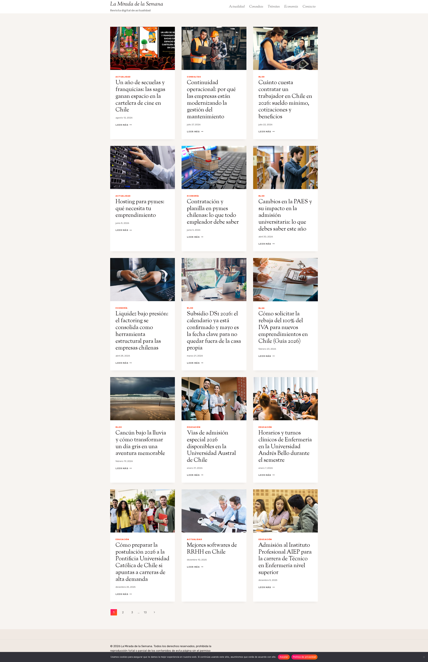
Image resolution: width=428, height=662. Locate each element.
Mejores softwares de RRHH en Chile (212, 548)
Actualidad (237, 6)
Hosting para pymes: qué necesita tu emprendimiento (140, 209)
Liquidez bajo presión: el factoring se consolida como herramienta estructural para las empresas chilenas (142, 331)
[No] (423, 657)
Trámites (274, 6)
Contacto (309, 6)
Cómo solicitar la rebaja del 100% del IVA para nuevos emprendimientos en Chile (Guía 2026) (283, 327)
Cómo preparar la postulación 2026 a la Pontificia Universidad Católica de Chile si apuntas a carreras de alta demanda (142, 562)
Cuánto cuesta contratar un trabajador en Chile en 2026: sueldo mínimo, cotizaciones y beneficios (285, 100)
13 (145, 612)
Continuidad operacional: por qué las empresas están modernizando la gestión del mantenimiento (211, 100)
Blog (261, 77)
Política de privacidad (304, 656)
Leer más (124, 124)
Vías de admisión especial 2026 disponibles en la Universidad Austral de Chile (211, 446)
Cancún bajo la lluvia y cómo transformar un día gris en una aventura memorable (141, 443)
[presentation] (142, 48)
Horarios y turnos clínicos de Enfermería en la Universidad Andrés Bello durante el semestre (285, 446)
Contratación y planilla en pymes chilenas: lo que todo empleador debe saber (213, 212)
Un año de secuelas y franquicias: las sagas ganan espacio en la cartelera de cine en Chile (140, 96)
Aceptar (284, 656)
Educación (193, 427)
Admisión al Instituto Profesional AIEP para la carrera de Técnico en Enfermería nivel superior (285, 559)
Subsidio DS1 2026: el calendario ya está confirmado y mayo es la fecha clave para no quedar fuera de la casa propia (214, 331)
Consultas (256, 6)
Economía (291, 6)
